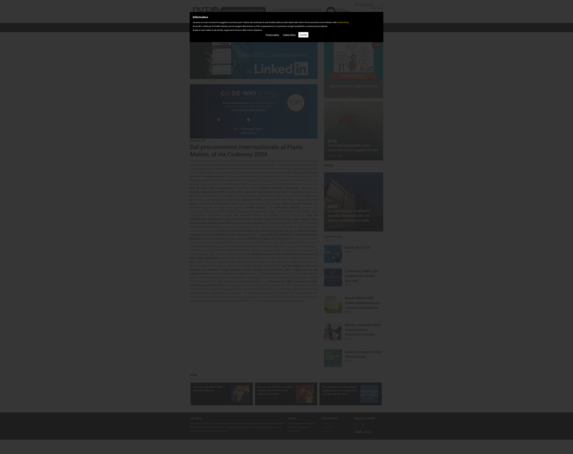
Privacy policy (272, 34)
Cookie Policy (343, 22)
